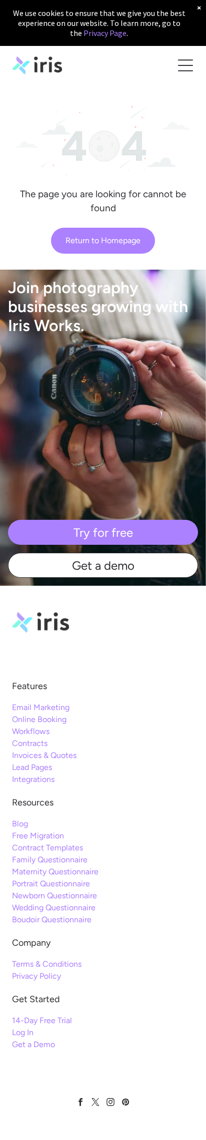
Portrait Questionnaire (51, 883)
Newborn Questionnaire (54, 895)
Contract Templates (47, 847)
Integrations (33, 779)
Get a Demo (33, 1044)
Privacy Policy (36, 976)
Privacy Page (105, 33)
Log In (23, 1032)
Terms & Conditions (47, 964)
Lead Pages (32, 767)
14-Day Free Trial (42, 1020)
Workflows (31, 731)
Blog (20, 823)
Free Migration (38, 835)
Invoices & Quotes (44, 755)
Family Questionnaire (50, 859)
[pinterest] (126, 1103)
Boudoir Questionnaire (52, 919)
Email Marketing (41, 707)
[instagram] (110, 1103)
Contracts (30, 743)
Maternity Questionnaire (55, 871)
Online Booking (39, 719)
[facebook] (80, 1103)
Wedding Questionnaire (54, 907)
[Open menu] (185, 65)
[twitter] (96, 1103)
